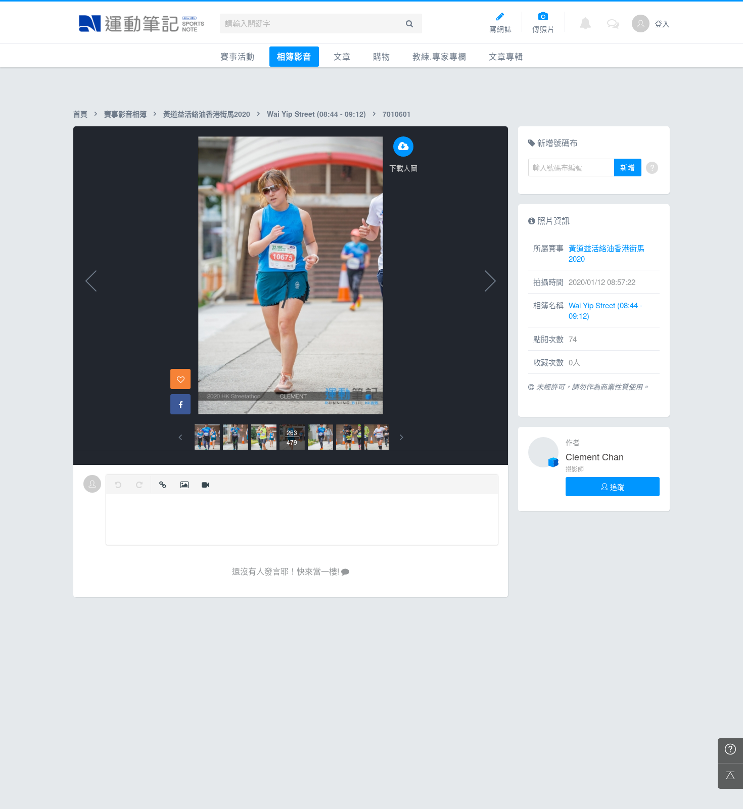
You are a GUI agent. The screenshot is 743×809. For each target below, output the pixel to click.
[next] (401, 437)
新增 (627, 167)
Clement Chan (595, 456)
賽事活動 (237, 56)
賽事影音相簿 (125, 114)
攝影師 (575, 468)
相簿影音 (294, 56)
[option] (207, 437)
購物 (381, 56)
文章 (342, 56)
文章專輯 (506, 56)
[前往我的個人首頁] (640, 23)
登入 (662, 23)
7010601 (397, 114)
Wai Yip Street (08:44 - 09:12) (316, 114)
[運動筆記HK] (141, 23)
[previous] (180, 437)
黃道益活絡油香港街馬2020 (206, 114)
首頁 (80, 114)
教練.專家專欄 (439, 56)
